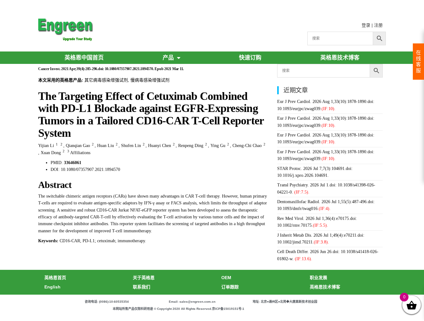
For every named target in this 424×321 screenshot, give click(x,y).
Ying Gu (217, 145)
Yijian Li (46, 145)
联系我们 (141, 286)
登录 (366, 25)
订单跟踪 (230, 286)
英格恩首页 (55, 277)
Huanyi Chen (159, 145)
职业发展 (318, 277)
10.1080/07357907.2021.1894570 (90, 169)
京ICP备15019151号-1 (228, 308)
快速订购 (250, 58)
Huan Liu (105, 145)
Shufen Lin (131, 145)
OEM (226, 277)
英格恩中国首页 (84, 58)
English (52, 286)
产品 (168, 58)
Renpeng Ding (190, 145)
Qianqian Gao (78, 145)
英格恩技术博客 (339, 58)
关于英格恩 (144, 277)
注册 (378, 25)
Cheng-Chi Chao (247, 145)
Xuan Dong (51, 152)
